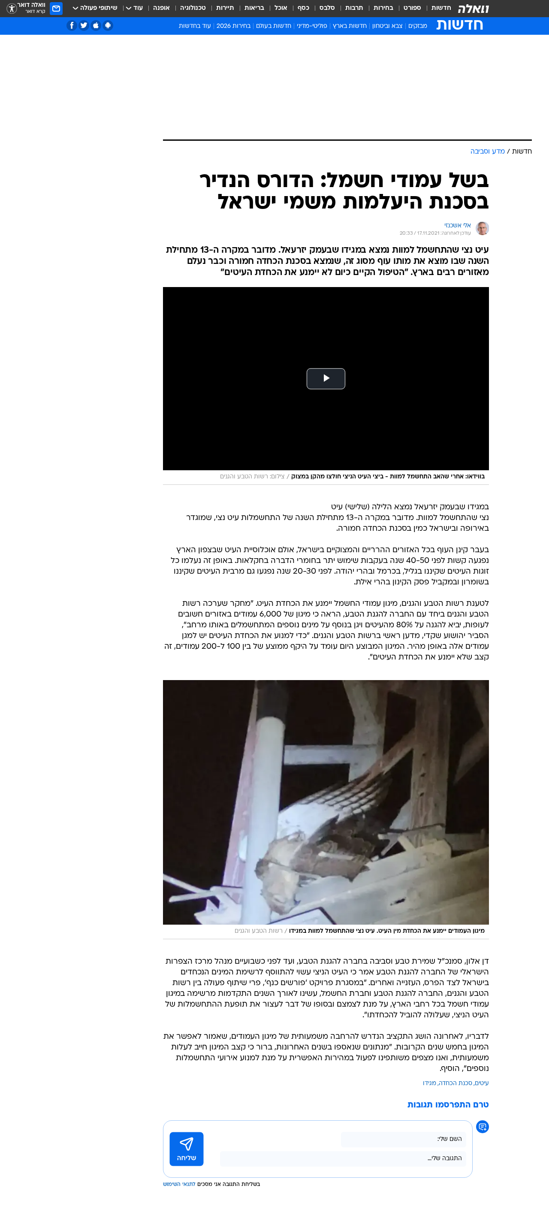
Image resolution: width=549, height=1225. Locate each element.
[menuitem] (436, 8)
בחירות (383, 8)
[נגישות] (11, 8)
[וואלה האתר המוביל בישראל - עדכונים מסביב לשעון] (473, 8)
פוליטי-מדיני (312, 26)
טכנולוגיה (193, 8)
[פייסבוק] (71, 25)
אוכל (280, 8)
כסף (303, 8)
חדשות (441, 8)
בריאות (254, 8)
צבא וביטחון (387, 26)
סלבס (327, 8)
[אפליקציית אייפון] (95, 25)
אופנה (161, 8)
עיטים (482, 1083)
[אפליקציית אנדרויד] (108, 25)
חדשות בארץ (350, 26)
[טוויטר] (83, 25)
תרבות (354, 8)
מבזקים (417, 26)
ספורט (412, 8)
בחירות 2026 (233, 26)
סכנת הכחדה (455, 1083)
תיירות (225, 8)
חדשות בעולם (273, 26)
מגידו (429, 1083)
